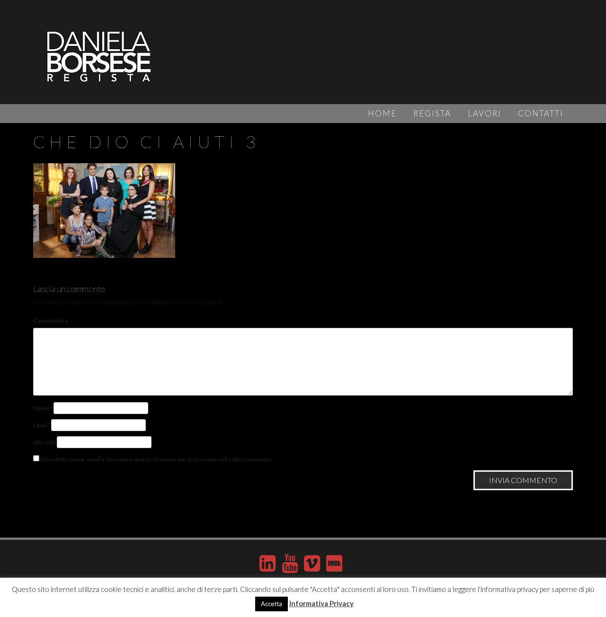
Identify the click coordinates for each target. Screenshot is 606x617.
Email (41, 425)
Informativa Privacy (321, 603)
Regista (432, 113)
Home (382, 113)
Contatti (540, 113)
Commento (51, 321)
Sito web (44, 442)
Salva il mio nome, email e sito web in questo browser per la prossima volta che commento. (156, 459)
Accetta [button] (271, 604)
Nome (43, 408)
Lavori (484, 113)
